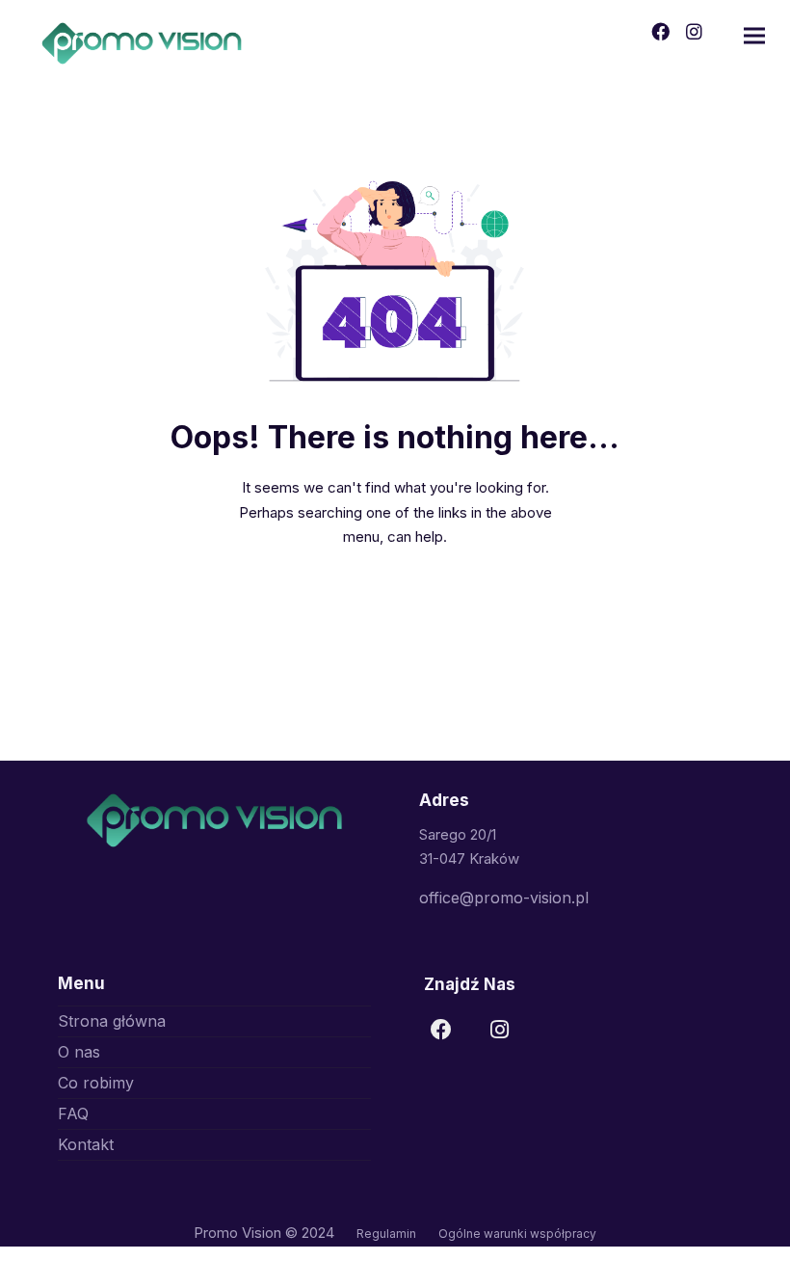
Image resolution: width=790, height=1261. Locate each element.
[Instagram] (505, 1035)
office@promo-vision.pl (504, 897)
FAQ (73, 1113)
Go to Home (395, 604)
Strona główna (112, 1021)
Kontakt (86, 1144)
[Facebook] (446, 1035)
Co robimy (96, 1082)
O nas (79, 1051)
